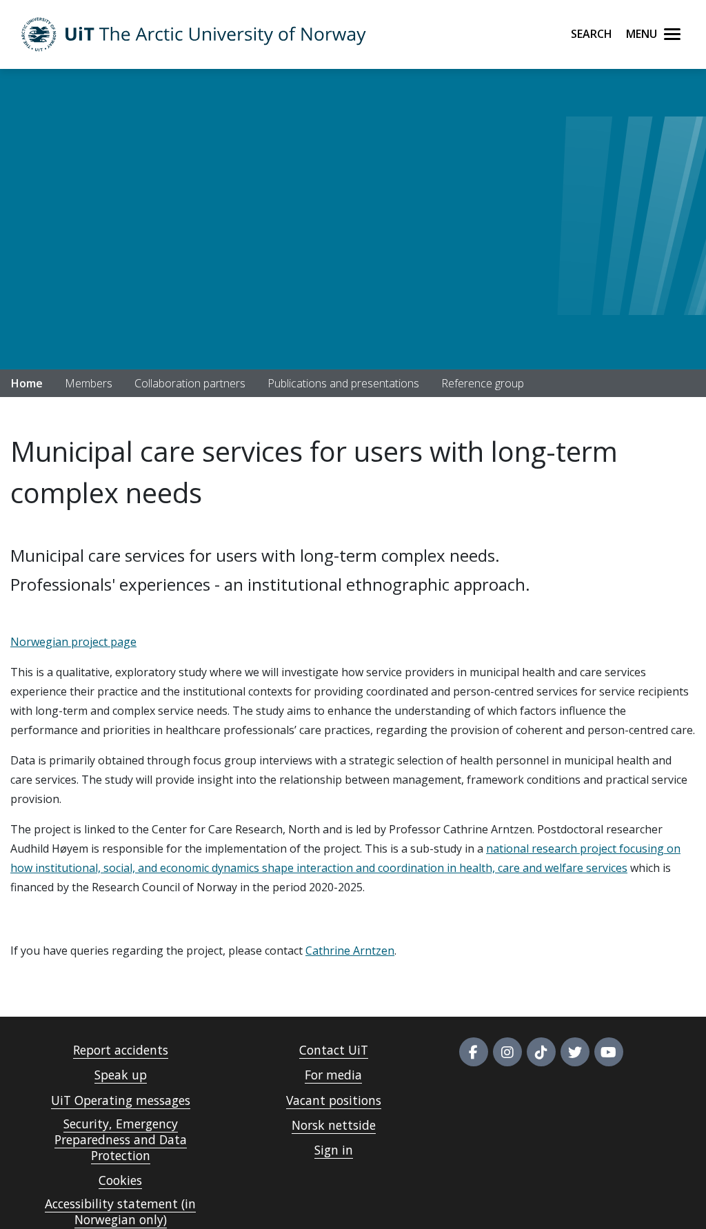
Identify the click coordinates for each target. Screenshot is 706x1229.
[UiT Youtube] (608, 1051)
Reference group (482, 383)
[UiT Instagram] (507, 1051)
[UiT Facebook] (473, 1051)
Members (88, 383)
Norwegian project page (73, 641)
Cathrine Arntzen (349, 950)
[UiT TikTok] (541, 1051)
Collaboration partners (189, 383)
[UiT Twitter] (575, 1051)
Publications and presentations (343, 383)
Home (27, 383)
